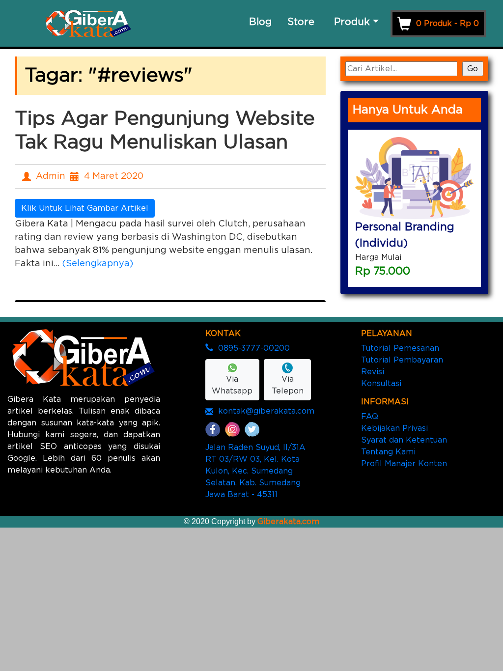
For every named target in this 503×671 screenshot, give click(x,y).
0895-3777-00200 (254, 348)
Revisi (372, 372)
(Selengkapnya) (97, 263)
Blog (260, 22)
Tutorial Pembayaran (402, 360)
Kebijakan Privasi (394, 428)
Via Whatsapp (232, 385)
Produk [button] (352, 22)
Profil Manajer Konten (404, 464)
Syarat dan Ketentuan (404, 440)
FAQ (369, 416)
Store (300, 22)
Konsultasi (381, 384)
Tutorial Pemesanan (400, 348)
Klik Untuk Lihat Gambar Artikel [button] (84, 208)
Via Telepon (288, 385)
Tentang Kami (388, 452)
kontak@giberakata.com (266, 411)
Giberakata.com (288, 522)
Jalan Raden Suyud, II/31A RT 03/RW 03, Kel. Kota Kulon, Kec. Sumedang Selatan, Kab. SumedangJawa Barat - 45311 (255, 471)
